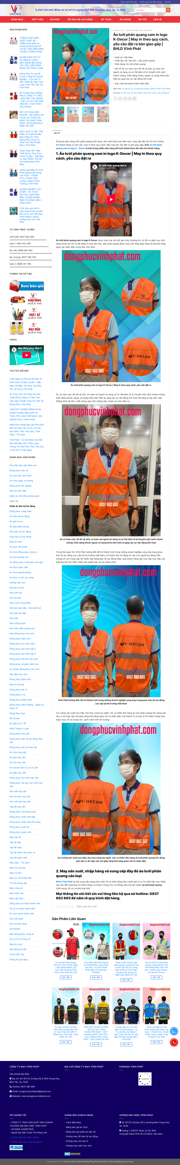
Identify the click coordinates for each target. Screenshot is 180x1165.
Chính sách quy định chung (151, 2)
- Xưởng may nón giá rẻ (76, 1141)
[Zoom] (55, 101)
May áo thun (16, 541)
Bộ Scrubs (15, 718)
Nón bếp (14, 618)
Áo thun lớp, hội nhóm (21, 475)
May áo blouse (17, 684)
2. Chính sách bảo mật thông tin (26, 1142)
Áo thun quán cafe (19, 567)
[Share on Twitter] (120, 99)
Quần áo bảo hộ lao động (22, 506)
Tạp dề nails (16, 847)
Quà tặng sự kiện (18, 949)
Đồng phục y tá (17, 694)
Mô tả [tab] (57, 133)
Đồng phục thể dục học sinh (24, 659)
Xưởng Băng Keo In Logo (122, 1161)
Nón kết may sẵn (18, 791)
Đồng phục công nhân (21, 511)
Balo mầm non (17, 893)
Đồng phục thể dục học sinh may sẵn (26, 785)
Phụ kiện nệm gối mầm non (23, 465)
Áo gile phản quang (19, 526)
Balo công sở (16, 888)
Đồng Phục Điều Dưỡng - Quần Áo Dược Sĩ (27, 706)
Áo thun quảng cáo (19, 557)
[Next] (104, 66)
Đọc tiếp (65, 977)
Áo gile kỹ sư (16, 521)
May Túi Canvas (17, 867)
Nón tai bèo (15, 597)
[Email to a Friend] (125, 99)
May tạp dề (15, 837)
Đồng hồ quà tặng (19, 959)
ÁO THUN (106, 19)
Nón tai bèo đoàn (18, 923)
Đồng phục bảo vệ (19, 470)
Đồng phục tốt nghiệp (20, 485)
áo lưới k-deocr (137, 93)
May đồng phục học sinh (22, 633)
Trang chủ (118, 30)
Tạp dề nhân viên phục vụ (22, 852)
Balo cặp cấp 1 (17, 898)
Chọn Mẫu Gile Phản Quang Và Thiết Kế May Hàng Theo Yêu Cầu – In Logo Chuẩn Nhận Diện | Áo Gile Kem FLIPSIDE (96, 967)
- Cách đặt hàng (73, 1122)
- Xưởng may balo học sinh (78, 1145)
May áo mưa (16, 944)
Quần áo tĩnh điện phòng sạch (25, 496)
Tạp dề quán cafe (18, 857)
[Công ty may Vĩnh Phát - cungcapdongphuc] (20, 10)
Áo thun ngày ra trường (21, 480)
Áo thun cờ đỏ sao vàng (22, 577)
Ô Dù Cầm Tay (17, 954)
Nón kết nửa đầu (18, 613)
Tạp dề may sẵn (17, 806)
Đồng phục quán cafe (20, 832)
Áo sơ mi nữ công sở (20, 939)
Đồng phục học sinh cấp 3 (23, 653)
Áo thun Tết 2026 (18, 547)
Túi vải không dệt (18, 883)
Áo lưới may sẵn (18, 762)
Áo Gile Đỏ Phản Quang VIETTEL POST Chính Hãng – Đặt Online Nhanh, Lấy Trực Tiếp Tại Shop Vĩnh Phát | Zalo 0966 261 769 (66, 967)
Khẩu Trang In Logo (19, 728)
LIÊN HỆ (158, 19)
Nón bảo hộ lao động (20, 531)
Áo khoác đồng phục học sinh (24, 669)
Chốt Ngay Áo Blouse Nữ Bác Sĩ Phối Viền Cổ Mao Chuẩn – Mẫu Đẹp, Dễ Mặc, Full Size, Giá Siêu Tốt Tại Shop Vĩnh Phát (26, 384)
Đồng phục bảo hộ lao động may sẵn (26, 740)
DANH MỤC (17, 19)
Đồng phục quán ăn (19, 827)
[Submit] (168, 10)
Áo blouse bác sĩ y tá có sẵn (24, 767)
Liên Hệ (167, 2)
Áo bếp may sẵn (18, 772)
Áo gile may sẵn (18, 757)
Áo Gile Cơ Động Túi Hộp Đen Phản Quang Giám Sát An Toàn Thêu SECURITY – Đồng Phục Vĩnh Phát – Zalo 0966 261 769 (65, 1032)
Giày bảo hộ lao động (20, 536)
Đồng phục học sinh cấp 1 (22, 643)
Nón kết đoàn (16, 918)
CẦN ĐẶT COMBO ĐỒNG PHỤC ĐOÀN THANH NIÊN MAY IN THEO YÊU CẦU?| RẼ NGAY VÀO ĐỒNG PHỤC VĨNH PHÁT (26, 414)
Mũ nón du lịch (17, 587)
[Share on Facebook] (115, 99)
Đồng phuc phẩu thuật (21, 699)
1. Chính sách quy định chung (24, 1137)
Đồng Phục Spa (17, 713)
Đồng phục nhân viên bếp (22, 816)
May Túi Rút (15, 873)
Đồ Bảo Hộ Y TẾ (18, 723)
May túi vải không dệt (20, 878)
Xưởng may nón (17, 582)
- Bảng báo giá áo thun (76, 1127)
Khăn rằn (14, 501)
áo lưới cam (125, 93)
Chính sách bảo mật (129, 2)
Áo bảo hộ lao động (20, 516)
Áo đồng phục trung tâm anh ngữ (26, 562)
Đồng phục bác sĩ (18, 689)
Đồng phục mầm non (20, 638)
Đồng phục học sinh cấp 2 (23, 648)
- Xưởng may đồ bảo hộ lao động (81, 1136)
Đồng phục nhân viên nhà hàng (25, 822)
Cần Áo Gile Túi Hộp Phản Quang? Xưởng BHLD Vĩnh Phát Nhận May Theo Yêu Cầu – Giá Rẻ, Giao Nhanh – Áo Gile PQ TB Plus (157, 967)
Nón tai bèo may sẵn (20, 796)
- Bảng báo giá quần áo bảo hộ (80, 1131)
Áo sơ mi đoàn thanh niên (22, 908)
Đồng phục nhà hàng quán (23, 811)
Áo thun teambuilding (20, 572)
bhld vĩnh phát (150, 93)
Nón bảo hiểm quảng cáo (22, 628)
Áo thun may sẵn (18, 752)
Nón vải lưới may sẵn (20, 801)
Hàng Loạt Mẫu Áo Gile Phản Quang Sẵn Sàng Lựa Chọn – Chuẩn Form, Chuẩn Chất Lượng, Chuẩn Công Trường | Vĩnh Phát (157, 1032)
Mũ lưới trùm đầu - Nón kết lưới (25, 608)
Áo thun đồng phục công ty (23, 552)
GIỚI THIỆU (37, 19)
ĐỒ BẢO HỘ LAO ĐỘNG (80, 19)
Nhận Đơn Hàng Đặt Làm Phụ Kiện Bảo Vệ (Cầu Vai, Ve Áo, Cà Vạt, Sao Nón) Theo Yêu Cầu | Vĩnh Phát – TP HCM (27, 429)
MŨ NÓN (54, 19)
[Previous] (56, 66)
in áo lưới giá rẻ (163, 93)
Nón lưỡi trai (16, 592)
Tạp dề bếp (15, 842)
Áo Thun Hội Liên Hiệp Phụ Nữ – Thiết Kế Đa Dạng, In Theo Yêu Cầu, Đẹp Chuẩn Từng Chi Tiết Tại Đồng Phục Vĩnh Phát (26, 399)
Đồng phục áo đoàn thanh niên (25, 903)
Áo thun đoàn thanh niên (22, 913)
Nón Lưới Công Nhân (20, 603)
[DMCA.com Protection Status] (73, 1153)
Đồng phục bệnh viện (20, 679)
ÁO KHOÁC (125, 19)
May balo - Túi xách (19, 862)
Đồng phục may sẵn (20, 733)
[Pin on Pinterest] (130, 99)
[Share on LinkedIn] (134, 99)
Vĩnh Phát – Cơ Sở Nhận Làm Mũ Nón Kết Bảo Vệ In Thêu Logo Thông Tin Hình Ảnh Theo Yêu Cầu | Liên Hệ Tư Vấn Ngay (27, 444)
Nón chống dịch (17, 623)
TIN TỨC (142, 19)
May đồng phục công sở (22, 934)
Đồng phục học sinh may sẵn (24, 777)
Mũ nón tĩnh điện (18, 490)
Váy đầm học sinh (18, 674)
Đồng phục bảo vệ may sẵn (23, 747)
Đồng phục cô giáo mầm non (24, 664)
